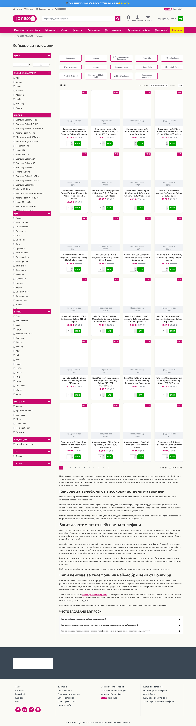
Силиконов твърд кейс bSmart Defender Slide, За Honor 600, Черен (137, 131)
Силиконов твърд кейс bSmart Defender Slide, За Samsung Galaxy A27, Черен (74, 131)
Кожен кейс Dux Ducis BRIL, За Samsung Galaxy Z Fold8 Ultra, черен (137, 257)
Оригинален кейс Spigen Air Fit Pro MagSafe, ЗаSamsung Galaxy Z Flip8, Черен (105, 193)
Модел (18, 115)
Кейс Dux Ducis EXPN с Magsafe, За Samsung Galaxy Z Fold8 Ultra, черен (73, 257)
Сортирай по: (143, 85)
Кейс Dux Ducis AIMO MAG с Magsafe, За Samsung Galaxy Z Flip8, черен (168, 319)
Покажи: (173, 85)
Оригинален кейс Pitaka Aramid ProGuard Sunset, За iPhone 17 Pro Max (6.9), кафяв (74, 194)
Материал (19, 401)
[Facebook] (18, 709)
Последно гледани (23, 652)
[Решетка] (61, 85)
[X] (31, 709)
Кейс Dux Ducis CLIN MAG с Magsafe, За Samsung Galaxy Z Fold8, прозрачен (137, 319)
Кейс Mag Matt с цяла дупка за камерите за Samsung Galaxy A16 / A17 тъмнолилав (105, 382)
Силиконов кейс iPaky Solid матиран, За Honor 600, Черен (137, 444)
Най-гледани (42, 652)
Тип (16, 451)
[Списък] (64, 85)
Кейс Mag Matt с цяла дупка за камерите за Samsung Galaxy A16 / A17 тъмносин (137, 380)
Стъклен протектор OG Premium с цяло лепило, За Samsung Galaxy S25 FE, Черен (38, 660)
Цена (17, 55)
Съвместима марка (25, 73)
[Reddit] (38, 709)
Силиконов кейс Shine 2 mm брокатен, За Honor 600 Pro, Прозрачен (74, 444)
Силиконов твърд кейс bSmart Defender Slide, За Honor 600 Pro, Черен (105, 131)
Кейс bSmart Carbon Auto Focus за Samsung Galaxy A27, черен (74, 380)
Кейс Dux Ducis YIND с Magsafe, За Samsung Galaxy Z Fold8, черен (168, 193)
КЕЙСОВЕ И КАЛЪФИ (25, 36)
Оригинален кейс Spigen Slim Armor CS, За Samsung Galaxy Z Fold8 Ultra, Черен (137, 193)
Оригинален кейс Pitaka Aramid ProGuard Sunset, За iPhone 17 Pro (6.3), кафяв (169, 131)
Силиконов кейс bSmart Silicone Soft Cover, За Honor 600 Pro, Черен (168, 444)
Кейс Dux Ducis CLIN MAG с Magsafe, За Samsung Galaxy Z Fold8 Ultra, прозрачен (105, 319)
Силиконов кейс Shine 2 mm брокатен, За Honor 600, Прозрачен (105, 444)
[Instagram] (24, 709)
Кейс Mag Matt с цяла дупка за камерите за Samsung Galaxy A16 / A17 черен (169, 380)
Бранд (17, 311)
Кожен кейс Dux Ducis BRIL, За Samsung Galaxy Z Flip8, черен (74, 319)
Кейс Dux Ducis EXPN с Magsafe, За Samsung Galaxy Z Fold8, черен (105, 257)
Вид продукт (21, 439)
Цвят (17, 213)
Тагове (18, 463)
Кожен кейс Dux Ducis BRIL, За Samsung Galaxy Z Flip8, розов (169, 257)
